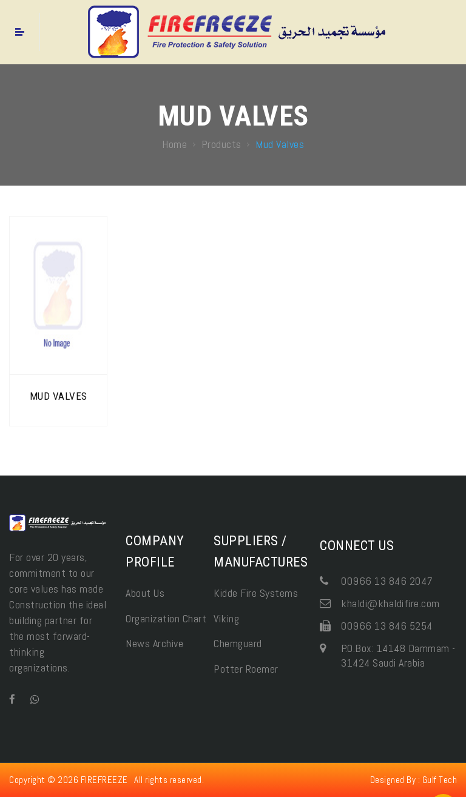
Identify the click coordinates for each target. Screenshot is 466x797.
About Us (145, 593)
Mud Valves (58, 396)
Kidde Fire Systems (256, 593)
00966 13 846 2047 (387, 581)
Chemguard (238, 643)
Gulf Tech (440, 779)
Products (221, 144)
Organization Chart (166, 618)
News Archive (154, 643)
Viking (226, 618)
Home (174, 144)
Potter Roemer (246, 669)
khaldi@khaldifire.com (390, 603)
